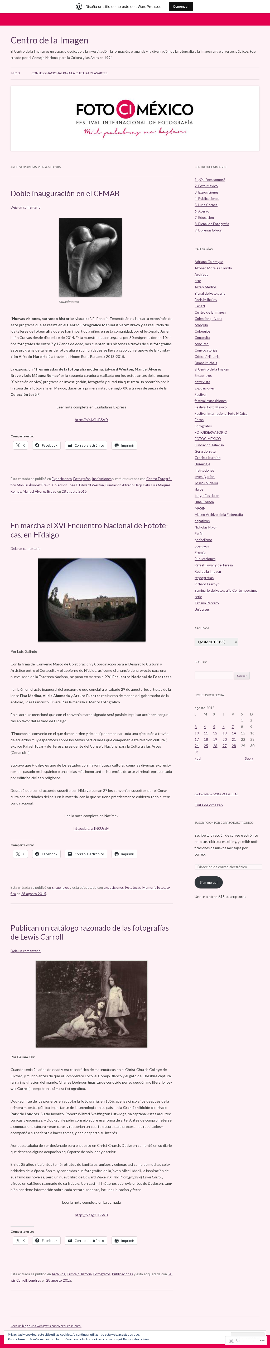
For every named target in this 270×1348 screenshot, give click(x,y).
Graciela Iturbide (207, 458)
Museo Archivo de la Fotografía (219, 514)
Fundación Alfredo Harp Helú (127, 485)
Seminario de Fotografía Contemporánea (226, 590)
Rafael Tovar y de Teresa (214, 565)
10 (197, 733)
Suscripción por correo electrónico (224, 822)
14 (234, 733)
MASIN (200, 508)
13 (225, 733)
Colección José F (65, 485)
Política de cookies (136, 1339)
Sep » (249, 758)
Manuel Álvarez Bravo (39, 491)
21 (234, 739)
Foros (199, 420)
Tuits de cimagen (209, 805)
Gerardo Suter (206, 451)
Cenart (200, 306)
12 (215, 733)
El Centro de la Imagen (212, 369)
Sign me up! (209, 882)
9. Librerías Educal (208, 230)
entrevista (202, 382)
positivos (202, 546)
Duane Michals (206, 363)
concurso (202, 344)
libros (199, 489)
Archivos (58, 1274)
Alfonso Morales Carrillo (213, 268)
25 (206, 746)
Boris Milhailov (206, 300)
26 (215, 746)
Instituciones (102, 479)
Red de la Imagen (208, 571)
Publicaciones (122, 1274)
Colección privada (208, 319)
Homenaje (202, 464)
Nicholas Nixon (206, 527)
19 (215, 739)
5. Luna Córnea (206, 205)
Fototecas (133, 887)
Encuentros (60, 887)
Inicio (15, 73)
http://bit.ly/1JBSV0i (91, 419)
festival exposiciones (210, 401)
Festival (200, 394)
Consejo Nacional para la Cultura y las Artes (69, 73)
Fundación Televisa (209, 445)
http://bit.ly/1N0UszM (91, 828)
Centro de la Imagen (49, 40)
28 (234, 746)
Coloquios (202, 331)
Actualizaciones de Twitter (216, 793)
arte (198, 281)
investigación (205, 477)
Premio (200, 552)
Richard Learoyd (207, 584)
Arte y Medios (205, 287)
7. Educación (204, 217)
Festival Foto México (211, 407)
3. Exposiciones (206, 192)
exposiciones (114, 887)
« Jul (198, 758)
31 (197, 752)
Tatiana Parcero (207, 603)
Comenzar (181, 6)
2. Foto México (206, 186)
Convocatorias (206, 350)
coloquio (201, 325)
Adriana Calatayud (209, 262)
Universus (202, 609)
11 (206, 733)
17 (197, 739)
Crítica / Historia (79, 1274)
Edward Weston (91, 485)
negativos (202, 521)
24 (197, 746)
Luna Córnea (204, 502)
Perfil (198, 533)
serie (198, 597)
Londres (34, 1280)
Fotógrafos (81, 479)
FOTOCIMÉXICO (208, 439)
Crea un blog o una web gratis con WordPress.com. (46, 1326)
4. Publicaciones (207, 198)
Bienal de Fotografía (210, 293)
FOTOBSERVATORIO (211, 432)
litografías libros (207, 495)
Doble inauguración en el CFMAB (65, 193)
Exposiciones (62, 479)
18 (206, 739)
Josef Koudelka (206, 483)
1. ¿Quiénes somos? (210, 179)
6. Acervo (202, 211)
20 (225, 739)
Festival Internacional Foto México (221, 413)
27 (225, 746)
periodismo (203, 540)
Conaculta (202, 337)
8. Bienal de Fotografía (212, 224)
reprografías (204, 578)
